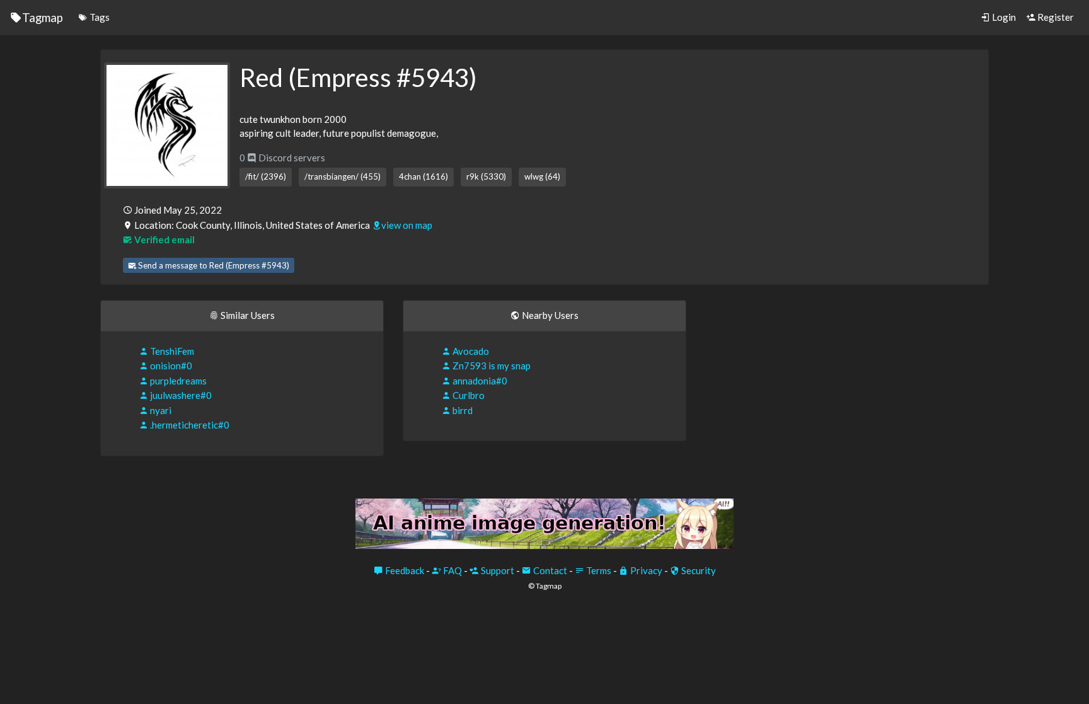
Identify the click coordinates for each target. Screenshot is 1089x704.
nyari (159, 410)
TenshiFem (171, 351)
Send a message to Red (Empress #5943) (212, 265)
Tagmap (42, 17)
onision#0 (170, 365)
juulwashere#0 (180, 395)
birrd (462, 410)
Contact (549, 570)
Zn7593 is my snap (491, 365)
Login (1003, 17)
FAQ (451, 570)
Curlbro (468, 395)
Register (1054, 17)
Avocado (470, 351)
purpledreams (177, 380)
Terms (597, 570)
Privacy (645, 570)
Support (496, 570)
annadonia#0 (479, 380)
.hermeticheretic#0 (188, 424)
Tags (99, 17)
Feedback (403, 570)
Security (697, 570)
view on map (406, 225)
